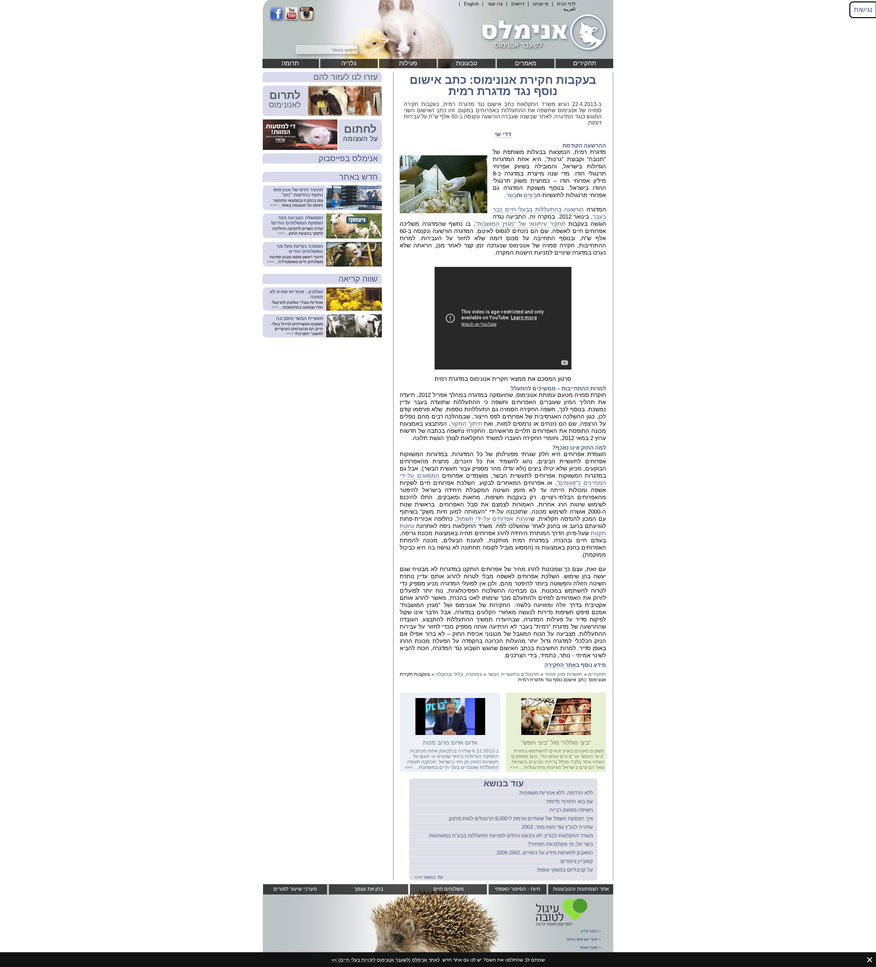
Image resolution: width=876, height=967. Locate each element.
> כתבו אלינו (591, 931)
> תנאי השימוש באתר (583, 939)
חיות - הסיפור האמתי (517, 889)
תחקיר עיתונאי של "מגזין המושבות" (520, 224)
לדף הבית (566, 4)
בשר (511, 195)
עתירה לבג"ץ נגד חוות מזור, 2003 (557, 827)
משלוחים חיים (448, 889)
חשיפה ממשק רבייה (571, 810)
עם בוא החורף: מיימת (569, 801)
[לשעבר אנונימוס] (542, 52)
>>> (514, 767)
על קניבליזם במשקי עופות (565, 870)
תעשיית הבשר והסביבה (299, 318)
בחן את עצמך (368, 889)
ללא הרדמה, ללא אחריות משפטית (556, 793)
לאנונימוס (285, 104)
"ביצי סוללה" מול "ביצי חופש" (556, 742)
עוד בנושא (504, 783)
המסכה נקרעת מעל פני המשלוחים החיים (299, 249)
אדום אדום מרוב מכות (450, 742)
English (471, 4)
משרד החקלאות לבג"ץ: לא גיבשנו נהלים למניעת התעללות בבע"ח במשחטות (511, 835)
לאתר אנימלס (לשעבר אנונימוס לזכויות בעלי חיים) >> (386, 960)
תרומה (290, 63)
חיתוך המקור (466, 424)
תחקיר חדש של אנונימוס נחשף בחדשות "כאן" (298, 192)
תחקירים (584, 63)
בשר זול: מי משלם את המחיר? (560, 844)
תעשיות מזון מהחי (563, 674)
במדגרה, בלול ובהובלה (459, 674)
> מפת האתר (590, 947)
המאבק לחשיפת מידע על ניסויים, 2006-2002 (545, 852)
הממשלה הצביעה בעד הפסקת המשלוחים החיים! (297, 220)
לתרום (284, 95)
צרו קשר (495, 4)
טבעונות (466, 63)
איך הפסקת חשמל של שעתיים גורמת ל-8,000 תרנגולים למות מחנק (521, 818)
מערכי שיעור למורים (295, 889)
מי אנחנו (541, 4)
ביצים (530, 195)
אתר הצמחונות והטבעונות (581, 889)
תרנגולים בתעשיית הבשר (513, 674)
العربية (569, 9)
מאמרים (525, 63)
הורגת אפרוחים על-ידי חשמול (493, 519)
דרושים (517, 4)
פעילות (408, 63)
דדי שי (502, 134)
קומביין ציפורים (577, 861)
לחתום (360, 129)
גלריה (349, 63)
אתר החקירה (560, 665)
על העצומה (360, 138)
